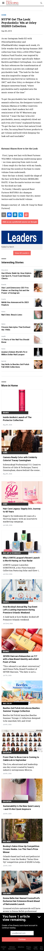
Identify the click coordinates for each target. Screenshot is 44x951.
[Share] (9, 214)
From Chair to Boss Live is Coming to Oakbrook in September (21, 758)
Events (3, 299)
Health (3, 336)
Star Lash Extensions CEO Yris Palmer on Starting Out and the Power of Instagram (15, 290)
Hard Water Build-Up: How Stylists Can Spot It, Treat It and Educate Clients (16, 276)
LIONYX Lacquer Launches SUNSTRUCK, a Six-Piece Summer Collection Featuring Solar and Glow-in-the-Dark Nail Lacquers (22, 568)
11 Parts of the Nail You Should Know (15, 340)
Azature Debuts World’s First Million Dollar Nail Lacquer (14, 353)
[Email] (3, 214)
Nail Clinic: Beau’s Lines (11, 315)
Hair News (7, 893)
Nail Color (7, 703)
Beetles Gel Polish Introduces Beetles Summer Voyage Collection (21, 709)
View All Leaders (22, 253)
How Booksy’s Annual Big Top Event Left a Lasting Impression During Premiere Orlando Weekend (20, 610)
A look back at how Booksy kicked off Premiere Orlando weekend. (21, 618)
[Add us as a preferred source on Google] (26, 214)
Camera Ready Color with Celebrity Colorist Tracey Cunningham (20, 458)
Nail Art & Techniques (12, 553)
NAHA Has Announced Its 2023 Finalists (15, 303)
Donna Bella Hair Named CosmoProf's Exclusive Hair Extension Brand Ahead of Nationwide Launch (21, 901)
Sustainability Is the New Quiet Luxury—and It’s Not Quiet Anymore (21, 807)
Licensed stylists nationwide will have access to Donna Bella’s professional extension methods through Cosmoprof (21, 911)
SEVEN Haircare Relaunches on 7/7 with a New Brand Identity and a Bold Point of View (21, 659)
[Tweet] (20, 214)
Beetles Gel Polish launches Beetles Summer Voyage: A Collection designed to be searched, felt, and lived (21, 718)
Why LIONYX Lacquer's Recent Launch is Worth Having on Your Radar (21, 559)
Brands (3, 284)
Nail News (7, 842)
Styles (3, 324)
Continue (22, 939)
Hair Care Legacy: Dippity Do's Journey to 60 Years (21, 510)
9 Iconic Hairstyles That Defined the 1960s (15, 328)
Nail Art (3, 361)
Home (3, 15)
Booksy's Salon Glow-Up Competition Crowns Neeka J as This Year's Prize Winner (21, 849)
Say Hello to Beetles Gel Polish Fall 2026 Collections (15, 365)
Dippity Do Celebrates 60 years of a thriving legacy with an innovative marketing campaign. (20, 519)
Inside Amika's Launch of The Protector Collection (17, 418)
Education (4, 270)
